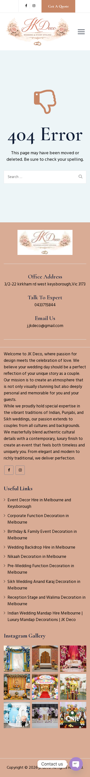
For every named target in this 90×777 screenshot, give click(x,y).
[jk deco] (38, 31)
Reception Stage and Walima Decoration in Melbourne (47, 600)
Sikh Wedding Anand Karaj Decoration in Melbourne (44, 585)
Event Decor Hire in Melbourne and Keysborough (39, 503)
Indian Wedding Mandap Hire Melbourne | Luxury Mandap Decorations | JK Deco (45, 616)
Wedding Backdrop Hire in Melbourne (41, 547)
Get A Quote (58, 6)
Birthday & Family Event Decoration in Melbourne (42, 535)
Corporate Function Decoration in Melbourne (38, 519)
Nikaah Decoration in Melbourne (37, 557)
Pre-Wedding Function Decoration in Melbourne (41, 569)
